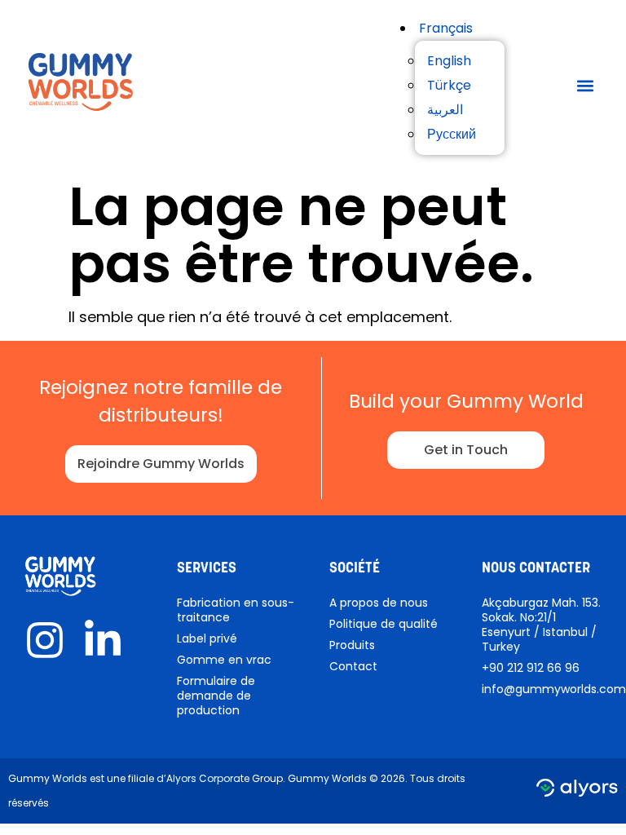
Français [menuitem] (446, 28)
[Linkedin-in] (102, 640)
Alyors (181, 778)
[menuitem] (446, 28)
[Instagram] (44, 640)
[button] (584, 86)
